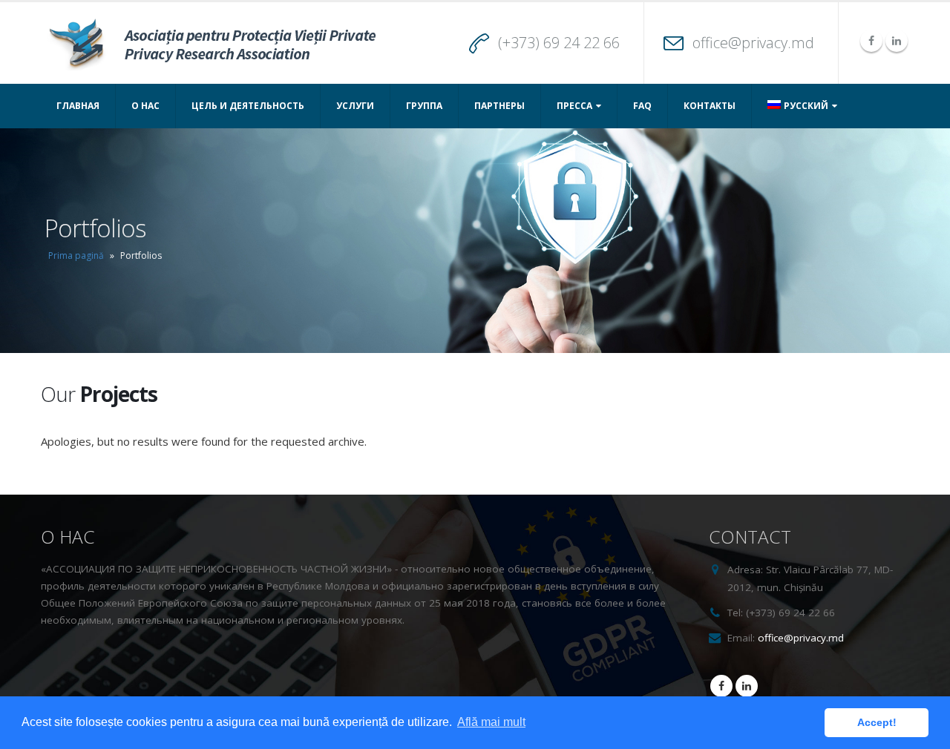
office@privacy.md (753, 43)
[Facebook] (871, 41)
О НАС (145, 105)
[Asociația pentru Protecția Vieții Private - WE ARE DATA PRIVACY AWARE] (211, 43)
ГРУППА (424, 105)
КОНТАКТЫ (710, 105)
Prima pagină (76, 255)
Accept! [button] (877, 722)
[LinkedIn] (896, 41)
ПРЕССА (574, 105)
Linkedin (747, 686)
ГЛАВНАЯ (77, 105)
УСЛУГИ (355, 105)
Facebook (721, 686)
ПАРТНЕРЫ (499, 105)
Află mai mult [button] (491, 722)
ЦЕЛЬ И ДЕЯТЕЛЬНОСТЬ (247, 105)
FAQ (642, 105)
